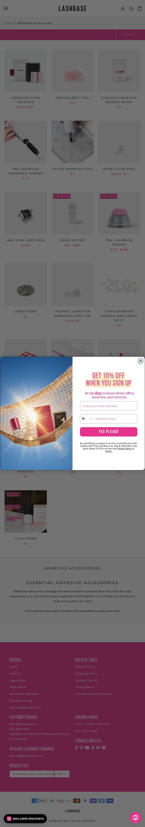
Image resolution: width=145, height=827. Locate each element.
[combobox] (86, 418)
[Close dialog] (140, 361)
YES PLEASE (109, 432)
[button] (25, 818)
